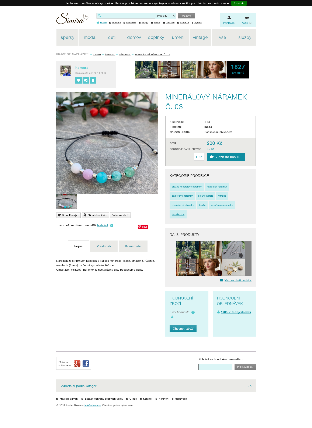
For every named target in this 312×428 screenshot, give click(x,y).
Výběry (198, 22)
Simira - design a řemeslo (72, 20)
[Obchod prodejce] (93, 80)
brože (202, 205)
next (248, 258)
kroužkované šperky (222, 205)
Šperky (110, 54)
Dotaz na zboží (120, 215)
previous (173, 258)
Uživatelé (131, 22)
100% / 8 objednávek (236, 312)
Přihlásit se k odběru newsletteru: (221, 359)
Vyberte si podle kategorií (79, 386)
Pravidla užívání (68, 398)
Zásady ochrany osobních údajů (104, 398)
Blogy (145, 22)
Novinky (116, 22)
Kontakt (147, 398)
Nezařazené (178, 214)
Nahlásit (102, 225)
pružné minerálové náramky (187, 186)
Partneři (164, 398)
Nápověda (181, 398)
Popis (78, 246)
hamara (82, 67)
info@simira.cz (92, 405)
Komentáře (133, 246)
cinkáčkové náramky (183, 205)
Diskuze (170, 22)
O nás (133, 398)
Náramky (125, 54)
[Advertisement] (276, 93)
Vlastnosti (104, 246)
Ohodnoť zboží (183, 328)
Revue (157, 22)
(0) (247, 23)
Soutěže (184, 22)
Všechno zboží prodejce (238, 280)
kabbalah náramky (217, 186)
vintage (222, 195)
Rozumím (239, 3)
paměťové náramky (182, 195)
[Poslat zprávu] (86, 80)
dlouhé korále (205, 195)
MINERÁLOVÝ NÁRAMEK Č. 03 (152, 54)
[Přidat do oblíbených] (78, 80)
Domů (97, 54)
